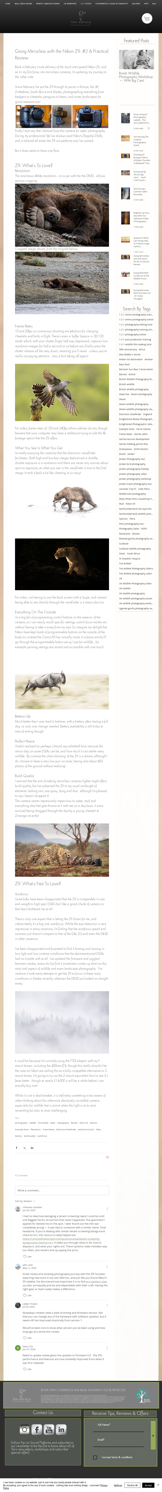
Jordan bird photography (132, 463)
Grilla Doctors (141, 449)
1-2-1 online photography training (136, 314)
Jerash (122, 453)
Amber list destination (131, 359)
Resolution (36, 1129)
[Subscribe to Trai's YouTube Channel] (49, 1429)
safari (52, 1123)
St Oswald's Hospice (129, 558)
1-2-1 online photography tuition (136, 319)
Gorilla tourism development (134, 439)
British (132, 374)
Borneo (123, 374)
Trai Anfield (43, 1123)
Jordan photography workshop (135, 478)
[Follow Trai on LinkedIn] (61, 1429)
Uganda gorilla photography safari (136, 608)
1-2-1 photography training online (136, 329)
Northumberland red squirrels (135, 508)
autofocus (42, 1136)
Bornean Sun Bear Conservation (136, 369)
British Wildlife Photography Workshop (136, 379)
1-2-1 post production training (135, 339)
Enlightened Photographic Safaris (136, 424)
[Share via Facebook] (16, 1147)
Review (74, 1123)
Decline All (132, 1485)
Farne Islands (143, 429)
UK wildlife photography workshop (136, 603)
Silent (98, 1129)
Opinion (93, 1123)
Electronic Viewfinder (66, 1129)
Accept (148, 1485)
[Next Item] (148, 59)
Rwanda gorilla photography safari (136, 538)
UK (120, 578)
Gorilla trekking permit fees (133, 443)
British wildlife (126, 384)
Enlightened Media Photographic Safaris (136, 419)
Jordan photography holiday (134, 468)
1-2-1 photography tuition (132, 334)
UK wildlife (125, 588)
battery (18, 1136)
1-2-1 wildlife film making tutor (135, 344)
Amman (149, 359)
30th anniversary (128, 349)
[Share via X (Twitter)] (24, 1147)
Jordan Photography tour (132, 458)
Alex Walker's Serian (130, 354)
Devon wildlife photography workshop (136, 409)
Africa (142, 349)
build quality (30, 1136)
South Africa (133, 553)
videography (63, 1123)
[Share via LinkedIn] (32, 1147)
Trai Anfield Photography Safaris (136, 568)
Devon (122, 399)
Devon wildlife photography (133, 404)
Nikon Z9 (83, 1123)
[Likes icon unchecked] (25, 1256)
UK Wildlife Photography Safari (135, 583)
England (147, 414)
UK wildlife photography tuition (135, 598)
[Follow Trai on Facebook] (36, 1429)
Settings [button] (118, 1485)
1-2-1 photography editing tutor (136, 324)
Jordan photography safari (133, 473)
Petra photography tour (131, 523)
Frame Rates (48, 1129)
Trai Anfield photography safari (135, 573)
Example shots (22, 1129)
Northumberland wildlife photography (136, 513)
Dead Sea (124, 394)
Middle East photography (132, 493)
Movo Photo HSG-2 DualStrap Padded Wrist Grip (136, 498)
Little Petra (144, 488)
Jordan (131, 453)
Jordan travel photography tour (135, 483)
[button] (120, 1414)
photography (21, 1123)
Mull (121, 503)
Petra (132, 518)
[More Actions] (107, 1209)
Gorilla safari (141, 434)
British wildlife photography (134, 389)
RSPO (144, 528)
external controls (86, 1129)
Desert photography (141, 394)
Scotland (123, 543)
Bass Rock (124, 364)
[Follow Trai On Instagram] (24, 1429)
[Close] (158, 1485)
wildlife (32, 1123)
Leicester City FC (127, 488)
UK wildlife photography (132, 593)
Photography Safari (129, 528)
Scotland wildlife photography (135, 548)
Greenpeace (125, 449)
